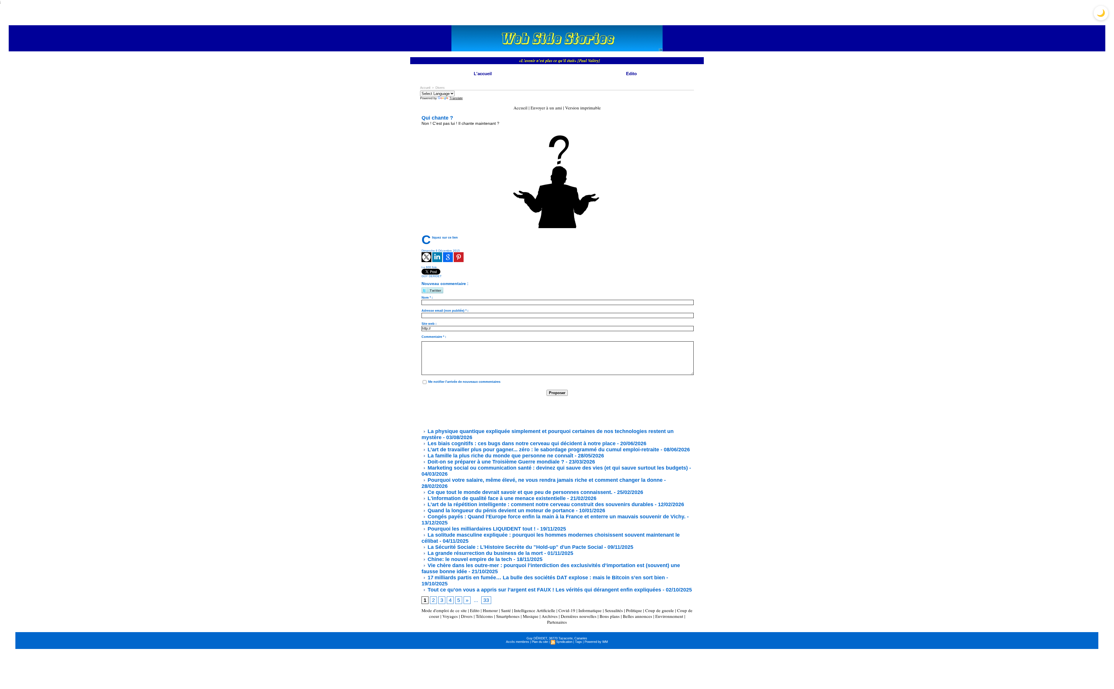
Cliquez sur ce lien (445, 237)
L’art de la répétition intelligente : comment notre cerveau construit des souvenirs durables (539, 504)
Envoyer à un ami (546, 108)
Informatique (590, 610)
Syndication (564, 641)
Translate (456, 98)
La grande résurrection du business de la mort (484, 553)
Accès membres (517, 641)
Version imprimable (583, 108)
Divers (440, 87)
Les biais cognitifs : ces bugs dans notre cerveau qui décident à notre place (521, 443)
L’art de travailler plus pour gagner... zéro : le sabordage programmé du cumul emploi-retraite (542, 449)
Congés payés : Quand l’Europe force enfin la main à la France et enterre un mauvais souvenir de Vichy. (556, 517)
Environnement (669, 616)
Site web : (429, 323)
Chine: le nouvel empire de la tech (469, 559)
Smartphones (508, 616)
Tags (578, 641)
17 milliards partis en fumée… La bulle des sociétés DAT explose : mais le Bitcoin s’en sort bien (545, 577)
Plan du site (540, 641)
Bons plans (610, 616)
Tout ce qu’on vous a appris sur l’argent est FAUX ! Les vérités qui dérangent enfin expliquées (543, 590)
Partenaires (557, 622)
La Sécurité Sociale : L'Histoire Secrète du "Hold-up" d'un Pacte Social (514, 547)
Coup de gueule (659, 610)
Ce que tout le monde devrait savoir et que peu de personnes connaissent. (519, 492)
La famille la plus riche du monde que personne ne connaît (499, 456)
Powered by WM (596, 641)
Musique (530, 616)
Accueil (425, 87)
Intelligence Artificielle (534, 610)
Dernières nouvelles (578, 616)
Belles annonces (637, 616)
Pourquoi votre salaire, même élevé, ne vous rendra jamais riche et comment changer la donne (544, 480)
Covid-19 (566, 610)
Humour (490, 610)
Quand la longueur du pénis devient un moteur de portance (500, 510)
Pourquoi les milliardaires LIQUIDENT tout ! (481, 529)
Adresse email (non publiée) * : (445, 310)
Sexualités (614, 610)
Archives (550, 616)
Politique (634, 610)
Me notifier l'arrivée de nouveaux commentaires (464, 381)
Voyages (450, 616)
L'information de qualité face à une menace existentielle (496, 498)
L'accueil (483, 73)
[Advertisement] (527, 412)
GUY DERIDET (432, 276)
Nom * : (427, 297)
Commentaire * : (434, 336)
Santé (506, 610)
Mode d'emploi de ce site (444, 610)
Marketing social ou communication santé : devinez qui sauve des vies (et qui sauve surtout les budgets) (557, 468)
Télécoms (484, 616)
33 (486, 600)
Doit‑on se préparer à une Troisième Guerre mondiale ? (495, 462)
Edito (631, 73)
